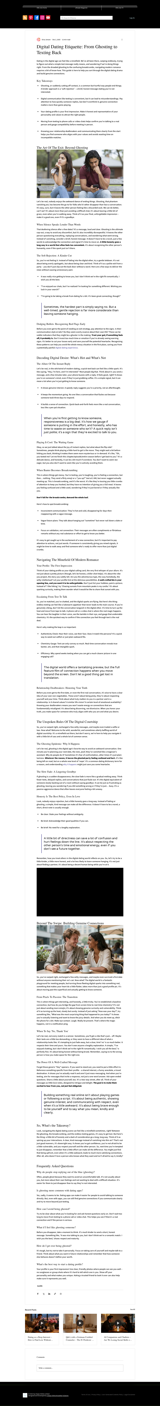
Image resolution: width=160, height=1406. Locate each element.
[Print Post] (61, 1294)
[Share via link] (55, 1294)
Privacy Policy (96, 1394)
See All (132, 1309)
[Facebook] (36, 17)
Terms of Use (85, 1394)
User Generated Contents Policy (112, 1394)
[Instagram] (42, 17)
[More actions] (122, 39)
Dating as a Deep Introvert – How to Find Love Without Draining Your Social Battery (40, 1338)
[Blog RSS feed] (25, 17)
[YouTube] (48, 17)
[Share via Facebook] (38, 1294)
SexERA (39, 1286)
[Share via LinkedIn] (49, 1294)
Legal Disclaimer (129, 1394)
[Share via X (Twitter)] (43, 1294)
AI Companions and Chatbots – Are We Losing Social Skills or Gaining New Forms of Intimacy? (117, 1338)
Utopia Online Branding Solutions (58, 1396)
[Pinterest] (31, 17)
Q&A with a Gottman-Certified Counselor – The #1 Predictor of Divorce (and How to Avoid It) (79, 1338)
